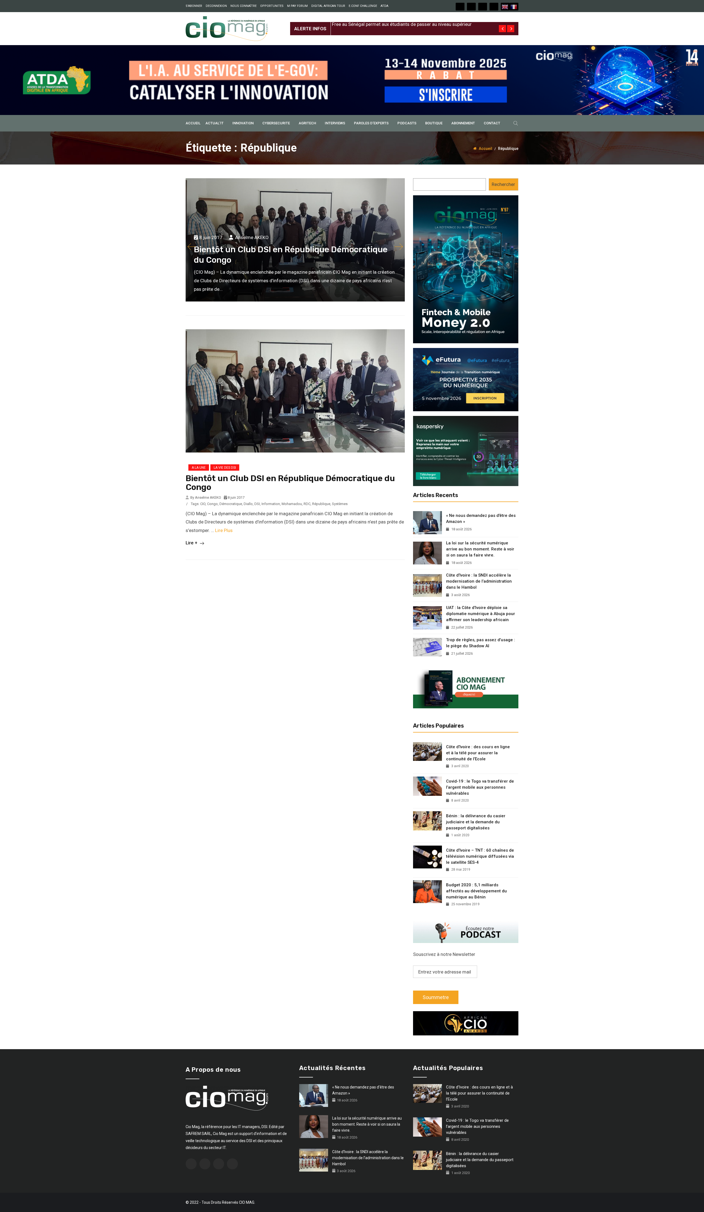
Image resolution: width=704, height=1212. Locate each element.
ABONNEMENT (463, 123)
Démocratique (230, 504)
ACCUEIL (193, 123)
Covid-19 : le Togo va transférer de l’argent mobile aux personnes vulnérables (480, 787)
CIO (202, 504)
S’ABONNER (194, 6)
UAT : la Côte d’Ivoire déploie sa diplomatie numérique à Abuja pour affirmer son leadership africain (480, 613)
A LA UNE (199, 468)
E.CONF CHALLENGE (363, 6)
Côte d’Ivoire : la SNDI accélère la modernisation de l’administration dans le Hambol (479, 581)
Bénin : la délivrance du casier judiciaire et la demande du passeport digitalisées (475, 821)
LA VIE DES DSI (225, 468)
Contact (492, 123)
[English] (505, 6)
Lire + (192, 542)
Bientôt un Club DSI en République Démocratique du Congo (290, 482)
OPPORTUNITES (272, 6)
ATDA (384, 6)
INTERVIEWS (335, 123)
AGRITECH (307, 123)
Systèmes (340, 504)
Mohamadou (292, 504)
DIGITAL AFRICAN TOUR (328, 6)
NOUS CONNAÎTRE (243, 6)
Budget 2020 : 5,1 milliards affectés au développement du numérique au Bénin (476, 891)
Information (271, 504)
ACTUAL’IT (214, 123)
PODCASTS (406, 123)
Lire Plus (224, 530)
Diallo (248, 504)
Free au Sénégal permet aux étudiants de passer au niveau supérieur (402, 24)
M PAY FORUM (297, 6)
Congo (212, 504)
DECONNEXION (216, 6)
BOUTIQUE (433, 123)
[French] (514, 6)
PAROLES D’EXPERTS (371, 123)
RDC (307, 504)
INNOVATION (243, 123)
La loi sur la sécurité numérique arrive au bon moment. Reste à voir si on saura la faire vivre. (480, 549)
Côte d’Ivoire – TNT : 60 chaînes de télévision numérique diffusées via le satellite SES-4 (480, 856)
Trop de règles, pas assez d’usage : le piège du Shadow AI (480, 642)
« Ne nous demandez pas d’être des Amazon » (481, 518)
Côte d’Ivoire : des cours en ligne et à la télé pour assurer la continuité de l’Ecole (478, 752)
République (321, 504)
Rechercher (503, 184)
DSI (257, 504)
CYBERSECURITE (276, 123)
